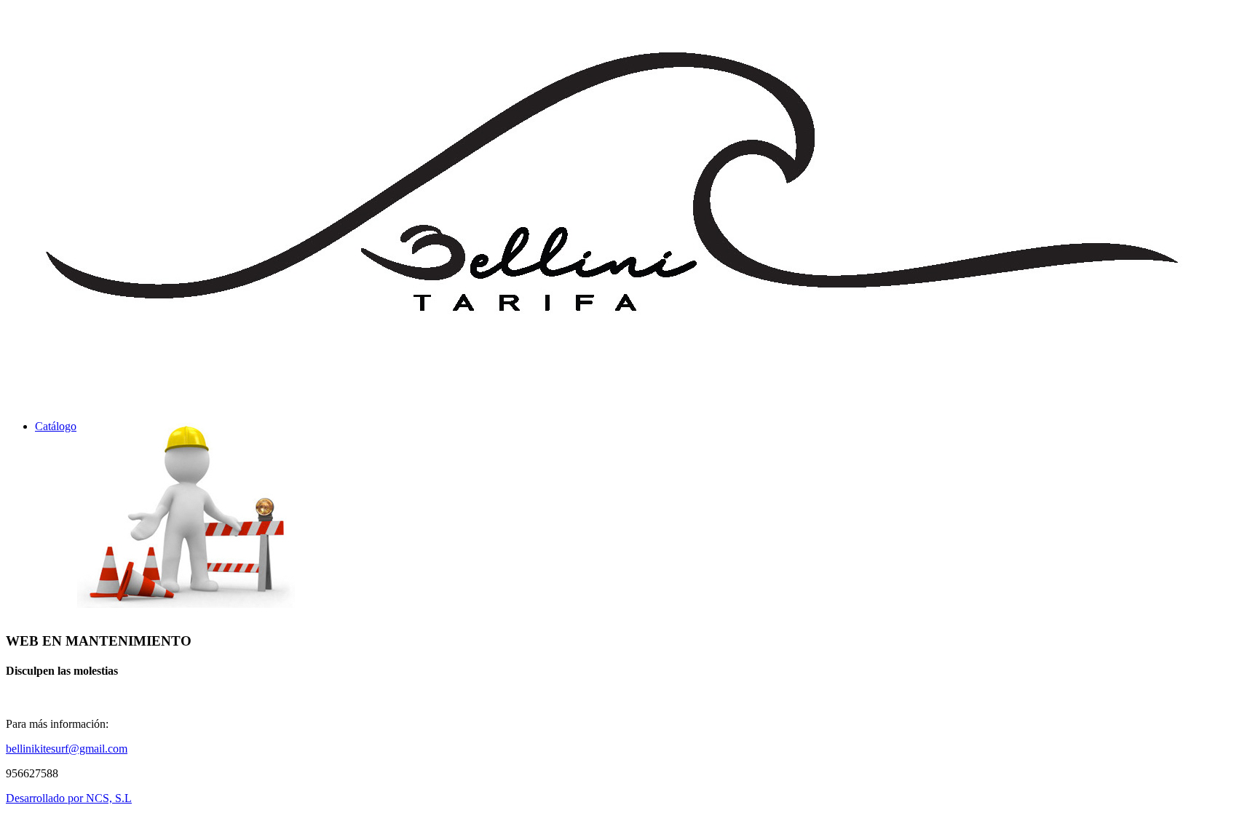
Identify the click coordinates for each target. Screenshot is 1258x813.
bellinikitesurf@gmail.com (66, 748)
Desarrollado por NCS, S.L (69, 798)
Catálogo (55, 426)
